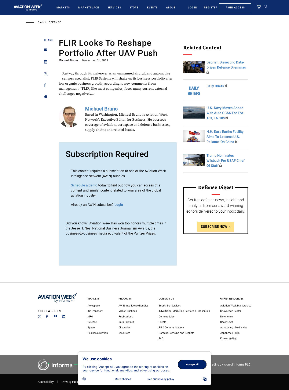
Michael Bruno (68, 60)
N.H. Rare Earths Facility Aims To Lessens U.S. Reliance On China (225, 137)
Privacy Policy (71, 382)
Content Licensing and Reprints (176, 333)
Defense (55, 22)
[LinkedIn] (63, 317)
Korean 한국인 (228, 338)
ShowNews (226, 322)
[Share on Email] (44, 51)
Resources (124, 333)
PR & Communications (171, 327)
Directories (124, 327)
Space (91, 327)
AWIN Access (235, 7)
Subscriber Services (170, 305)
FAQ (161, 338)
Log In (192, 7)
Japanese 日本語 (230, 333)
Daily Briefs (215, 86)
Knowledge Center (230, 311)
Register (210, 7)
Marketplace (88, 7)
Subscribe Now (214, 227)
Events (152, 7)
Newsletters (227, 316)
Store (133, 7)
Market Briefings (127, 311)
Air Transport (95, 311)
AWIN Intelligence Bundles (133, 305)
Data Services (126, 322)
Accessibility (46, 382)
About (170, 7)
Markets (63, 7)
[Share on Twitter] (44, 74)
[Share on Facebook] (44, 86)
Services (114, 7)
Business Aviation (98, 333)
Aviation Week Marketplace (235, 305)
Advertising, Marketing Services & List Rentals (184, 311)
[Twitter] (39, 317)
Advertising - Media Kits (233, 327)
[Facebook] (47, 317)
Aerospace (94, 305)
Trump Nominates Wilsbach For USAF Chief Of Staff (225, 161)
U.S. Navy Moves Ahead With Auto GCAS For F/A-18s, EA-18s (225, 113)
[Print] (44, 97)
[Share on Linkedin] (44, 62)
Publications (125, 316)
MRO (90, 316)
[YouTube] (55, 317)
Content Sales (167, 316)
